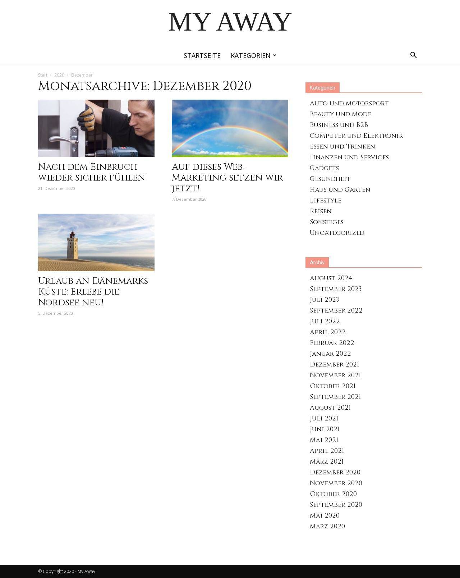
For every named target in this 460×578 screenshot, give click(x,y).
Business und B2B (339, 124)
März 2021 (327, 461)
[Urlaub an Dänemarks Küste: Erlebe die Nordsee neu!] (96, 242)
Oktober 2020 (333, 494)
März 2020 (327, 526)
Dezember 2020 (335, 472)
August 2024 (331, 278)
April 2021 (327, 450)
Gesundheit (330, 178)
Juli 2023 (324, 299)
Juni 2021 (325, 429)
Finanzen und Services (349, 157)
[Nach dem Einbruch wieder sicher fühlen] (96, 128)
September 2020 (336, 504)
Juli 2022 (325, 321)
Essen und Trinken (342, 146)
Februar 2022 (332, 342)
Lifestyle (325, 200)
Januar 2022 (330, 353)
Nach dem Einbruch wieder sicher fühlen (91, 172)
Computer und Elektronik (356, 135)
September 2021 (335, 396)
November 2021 (335, 375)
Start (42, 75)
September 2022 (336, 310)
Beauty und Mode (340, 114)
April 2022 (328, 332)
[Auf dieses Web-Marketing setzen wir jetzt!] (230, 128)
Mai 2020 (325, 515)
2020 (59, 75)
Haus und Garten (340, 189)
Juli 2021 (324, 418)
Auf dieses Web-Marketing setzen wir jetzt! (227, 178)
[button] (413, 56)
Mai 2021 (324, 440)
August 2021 (330, 407)
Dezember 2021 (334, 364)
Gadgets (324, 168)
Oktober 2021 (333, 386)
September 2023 (336, 289)
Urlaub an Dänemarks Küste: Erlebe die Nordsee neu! (93, 292)
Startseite (202, 55)
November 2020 (336, 483)
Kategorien (251, 55)
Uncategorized (337, 232)
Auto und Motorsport (349, 103)
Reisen (321, 211)
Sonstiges (327, 222)
